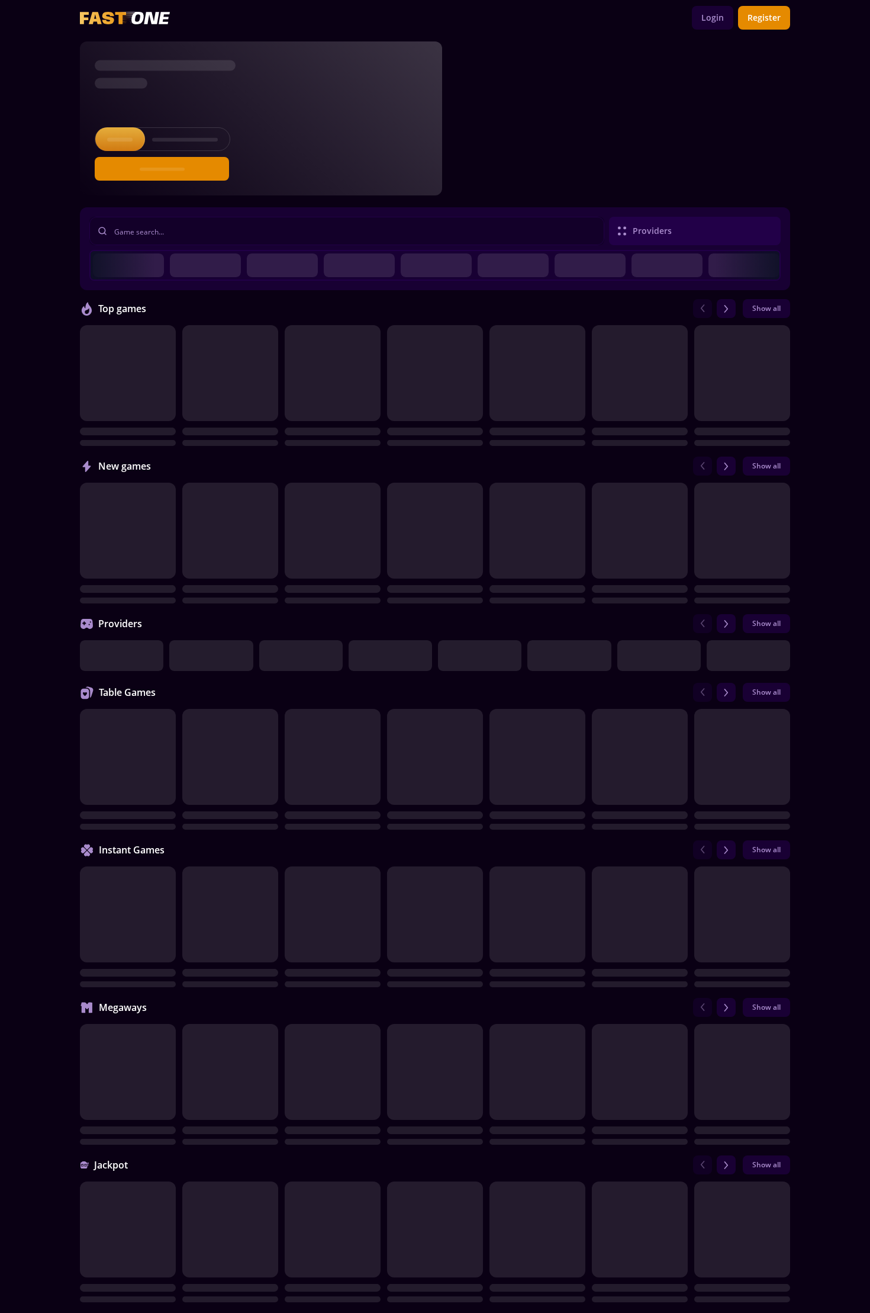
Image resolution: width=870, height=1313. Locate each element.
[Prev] (702, 308)
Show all (766, 308)
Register (764, 17)
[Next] (726, 308)
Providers (652, 230)
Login (712, 17)
